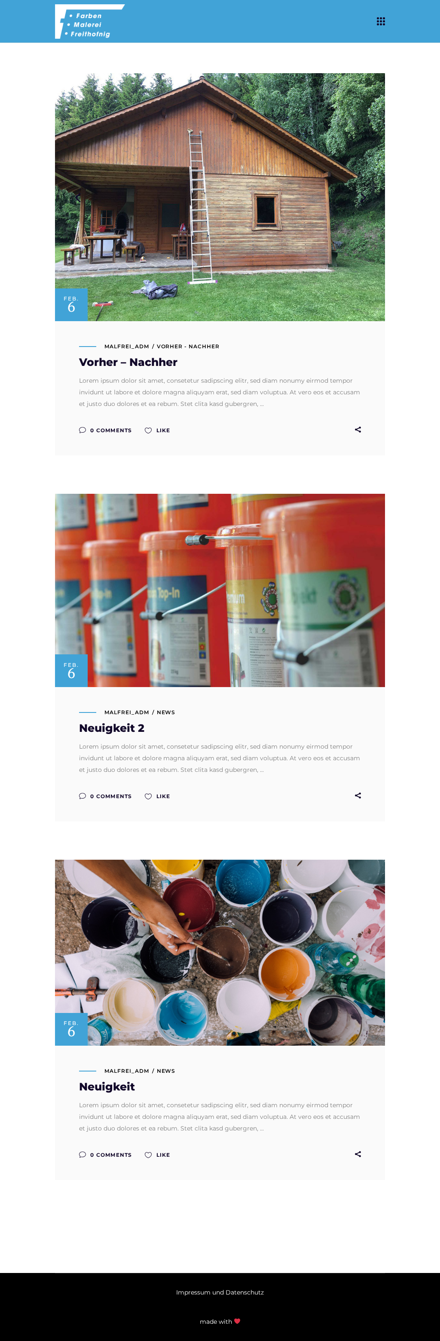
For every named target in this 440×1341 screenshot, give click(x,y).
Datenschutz (245, 1292)
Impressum (193, 1292)
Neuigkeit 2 (111, 728)
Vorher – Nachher (128, 362)
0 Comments (110, 430)
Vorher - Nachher (188, 346)
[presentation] (78, 197)
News (166, 712)
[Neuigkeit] (220, 953)
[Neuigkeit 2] (220, 590)
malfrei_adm (126, 346)
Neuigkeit (107, 1086)
